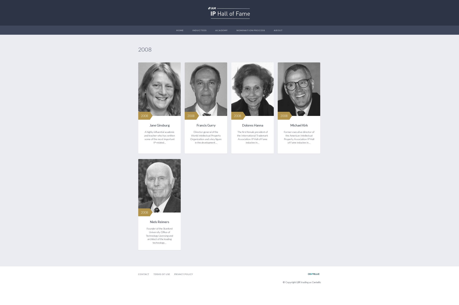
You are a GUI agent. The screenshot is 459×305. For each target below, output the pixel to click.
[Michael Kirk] (299, 89)
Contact (143, 274)
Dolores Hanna (252, 125)
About (278, 30)
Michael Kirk (299, 125)
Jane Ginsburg (160, 125)
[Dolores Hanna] (252, 89)
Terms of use (161, 274)
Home (180, 30)
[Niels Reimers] (159, 186)
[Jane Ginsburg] (159, 89)
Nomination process (250, 30)
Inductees (199, 30)
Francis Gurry (206, 125)
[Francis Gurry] (206, 89)
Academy (221, 30)
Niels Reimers (159, 222)
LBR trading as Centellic (309, 282)
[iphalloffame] (229, 17)
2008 (144, 116)
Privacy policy (183, 274)
